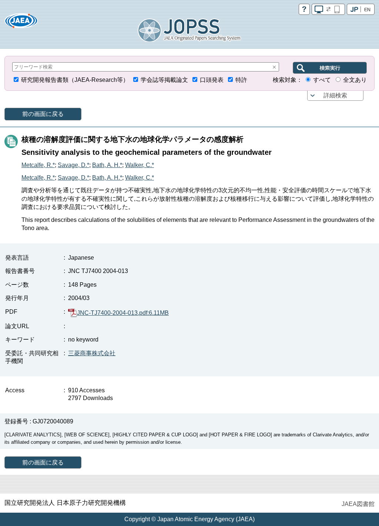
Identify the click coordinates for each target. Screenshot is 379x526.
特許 (241, 80)
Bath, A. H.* (107, 165)
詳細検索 (335, 95)
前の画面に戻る (43, 114)
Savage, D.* (73, 165)
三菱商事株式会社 (91, 353)
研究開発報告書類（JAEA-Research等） (75, 80)
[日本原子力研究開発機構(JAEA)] (21, 23)
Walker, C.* (139, 165)
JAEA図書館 (358, 504)
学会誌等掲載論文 (164, 80)
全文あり (355, 80)
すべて (322, 80)
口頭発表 (212, 80)
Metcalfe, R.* (38, 165)
